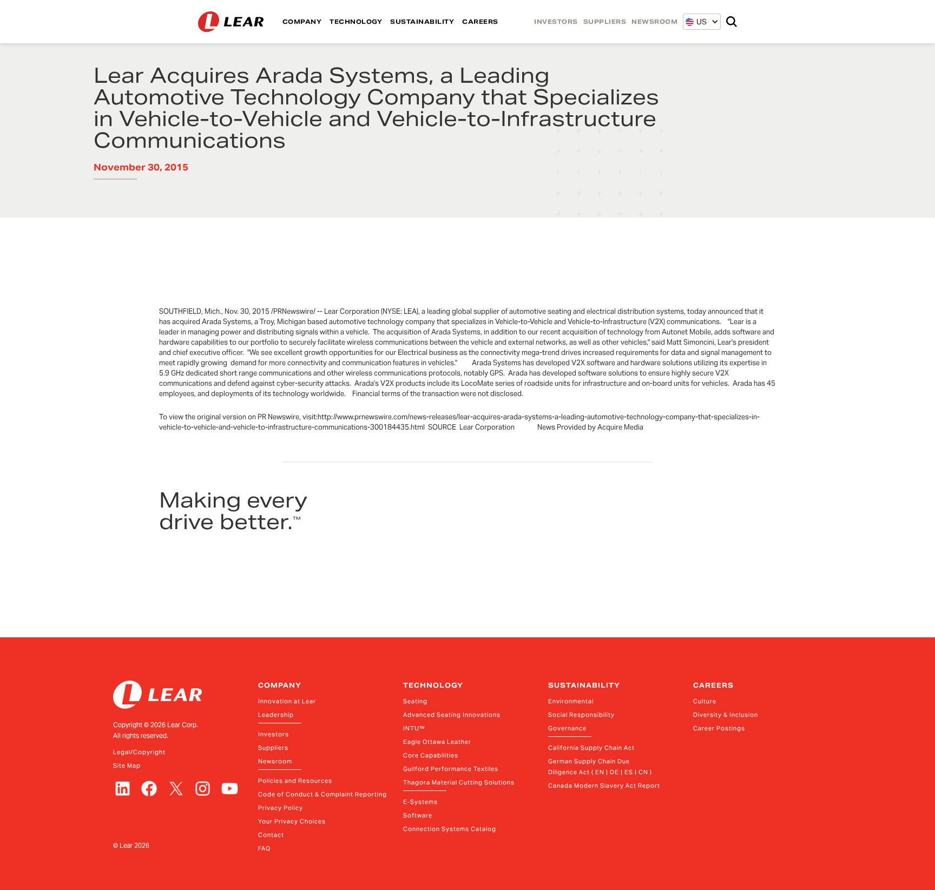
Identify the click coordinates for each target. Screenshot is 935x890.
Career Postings (719, 728)
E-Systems (420, 802)
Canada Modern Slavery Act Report (604, 785)
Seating (415, 701)
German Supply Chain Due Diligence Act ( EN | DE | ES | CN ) (600, 766)
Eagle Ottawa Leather (437, 742)
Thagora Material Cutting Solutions (459, 782)
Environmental (571, 701)
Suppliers (273, 747)
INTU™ (414, 728)
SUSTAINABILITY (422, 21)
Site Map (127, 765)
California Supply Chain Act (591, 747)
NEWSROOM (654, 21)
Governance (567, 728)
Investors (273, 734)
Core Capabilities (430, 755)
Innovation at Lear (287, 701)
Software (417, 815)
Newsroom (275, 761)
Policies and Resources (295, 780)
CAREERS (480, 21)
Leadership (276, 714)
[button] (696, 21)
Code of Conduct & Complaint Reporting (322, 794)
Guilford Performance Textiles (450, 769)
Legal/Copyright (139, 752)
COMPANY (302, 21)
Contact (271, 835)
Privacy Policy (280, 808)
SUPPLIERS (605, 21)
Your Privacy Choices (292, 821)
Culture (704, 701)
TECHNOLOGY (356, 21)
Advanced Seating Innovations (452, 714)
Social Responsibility (581, 714)
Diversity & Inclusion (725, 714)
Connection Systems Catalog (449, 829)
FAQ (264, 848)
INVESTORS (556, 21)
